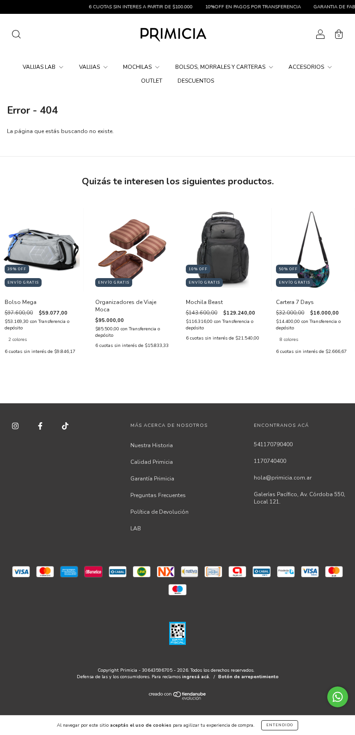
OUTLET (151, 81)
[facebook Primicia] (41, 426)
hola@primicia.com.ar (283, 477)
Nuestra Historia (151, 445)
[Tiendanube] (178, 698)
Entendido (279, 725)
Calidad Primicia (151, 462)
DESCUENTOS (196, 81)
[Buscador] (16, 36)
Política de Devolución (159, 512)
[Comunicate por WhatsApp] (337, 696)
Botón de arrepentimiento (248, 677)
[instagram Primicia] (16, 426)
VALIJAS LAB (40, 67)
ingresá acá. (196, 677)
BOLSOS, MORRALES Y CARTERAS (221, 67)
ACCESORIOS (306, 67)
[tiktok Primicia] (65, 426)
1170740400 (270, 461)
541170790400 (273, 444)
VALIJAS (90, 67)
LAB (135, 528)
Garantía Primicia (152, 478)
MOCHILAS (138, 67)
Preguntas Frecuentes (158, 495)
